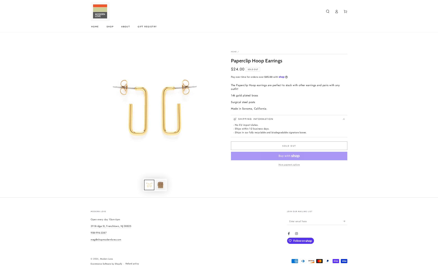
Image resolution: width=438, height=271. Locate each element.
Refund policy (132, 263)
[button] (327, 11)
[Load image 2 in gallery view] (160, 185)
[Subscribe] (345, 221)
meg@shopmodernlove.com (106, 239)
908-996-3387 (98, 232)
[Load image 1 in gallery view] (149, 185)
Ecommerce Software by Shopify (106, 263)
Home (234, 51)
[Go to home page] (100, 11)
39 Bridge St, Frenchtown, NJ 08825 (111, 226)
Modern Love (106, 258)
